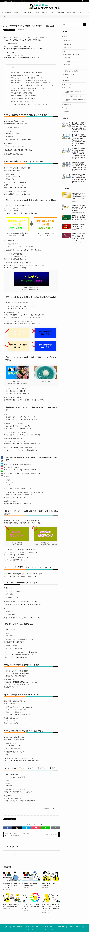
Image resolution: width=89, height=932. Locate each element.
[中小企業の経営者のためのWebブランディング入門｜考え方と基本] (44, 6)
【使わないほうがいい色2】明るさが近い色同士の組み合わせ (31, 80)
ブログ (65, 51)
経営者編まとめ (21, 926)
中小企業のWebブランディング (72, 54)
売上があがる (67, 44)
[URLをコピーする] (55, 827)
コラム (67, 68)
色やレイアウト (30, 926)
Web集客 (67, 64)
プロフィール (67, 108)
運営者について (62, 926)
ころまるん (12, 854)
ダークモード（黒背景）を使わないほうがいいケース (27, 88)
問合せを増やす (68, 40)
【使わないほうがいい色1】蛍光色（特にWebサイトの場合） (31, 78)
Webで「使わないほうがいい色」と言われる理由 (26, 72)
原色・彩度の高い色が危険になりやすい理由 (25, 75)
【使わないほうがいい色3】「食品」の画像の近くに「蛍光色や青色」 (33, 82)
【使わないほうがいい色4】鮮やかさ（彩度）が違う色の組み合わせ (32, 85)
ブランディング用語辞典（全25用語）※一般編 (75, 100)
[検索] (85, 1)
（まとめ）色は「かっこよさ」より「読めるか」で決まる (29, 104)
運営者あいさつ (68, 104)
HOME (65, 37)
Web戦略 (67, 58)
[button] (7, 827)
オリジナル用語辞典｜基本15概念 (73, 96)
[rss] (83, 1)
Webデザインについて (9, 29)
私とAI (66, 77)
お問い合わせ (79, 926)
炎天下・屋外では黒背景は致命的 (23, 93)
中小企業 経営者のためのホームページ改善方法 (74, 92)
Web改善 (67, 61)
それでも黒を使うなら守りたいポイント (23, 99)
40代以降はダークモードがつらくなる (24, 90)
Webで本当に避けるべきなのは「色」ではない (25, 101)
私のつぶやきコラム (70, 81)
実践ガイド (67, 88)
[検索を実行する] (84, 24)
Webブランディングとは (70, 84)
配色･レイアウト (68, 47)
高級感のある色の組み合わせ (72, 71)
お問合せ (66, 111)
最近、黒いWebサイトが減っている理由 (23, 96)
